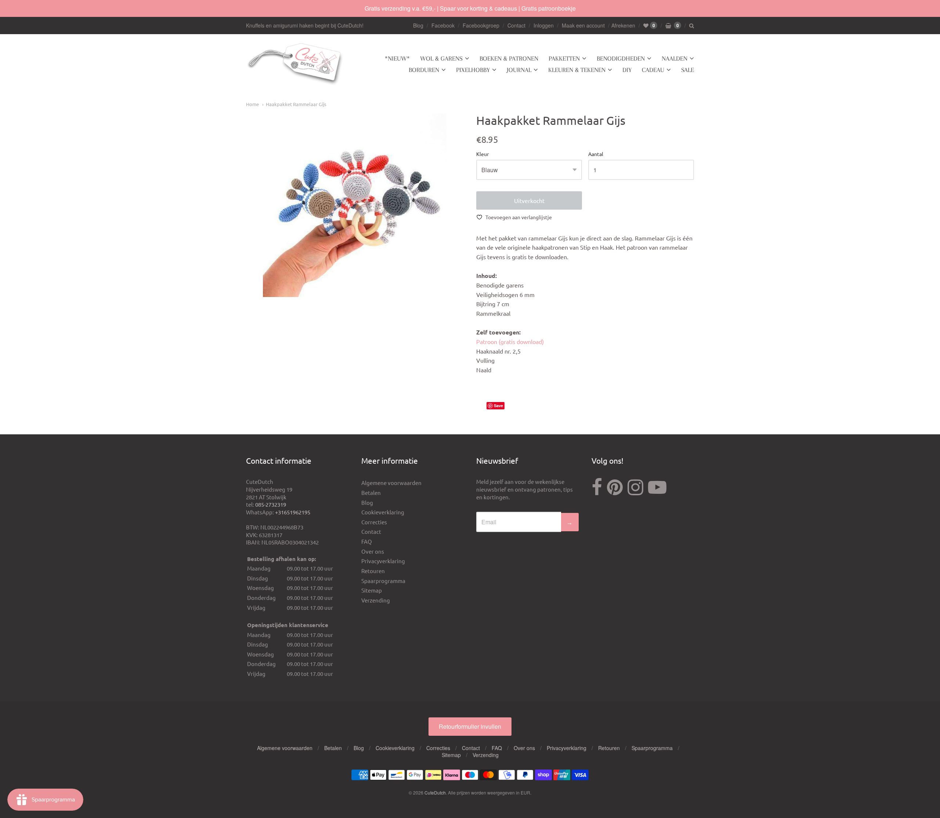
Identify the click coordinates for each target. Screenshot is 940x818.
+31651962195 (292, 511)
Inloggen (544, 25)
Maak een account (583, 25)
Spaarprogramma (383, 580)
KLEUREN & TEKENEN (576, 69)
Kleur (482, 154)
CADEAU (653, 69)
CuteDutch (435, 792)
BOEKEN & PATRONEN (509, 58)
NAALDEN (674, 58)
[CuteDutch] (295, 64)
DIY (627, 69)
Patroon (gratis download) (510, 341)
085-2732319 (270, 504)
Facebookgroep (481, 25)
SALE (687, 69)
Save (498, 405)
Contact (516, 25)
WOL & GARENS (441, 58)
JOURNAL (519, 69)
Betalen (371, 492)
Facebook (443, 25)
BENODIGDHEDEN (621, 58)
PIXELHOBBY (473, 69)
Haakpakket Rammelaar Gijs (296, 104)
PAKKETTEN (564, 58)
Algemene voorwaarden (391, 482)
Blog (418, 25)
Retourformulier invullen (470, 726)
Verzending (375, 600)
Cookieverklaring (382, 511)
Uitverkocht (529, 200)
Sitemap (371, 590)
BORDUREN (424, 69)
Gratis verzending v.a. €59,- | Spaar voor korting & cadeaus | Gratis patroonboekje (470, 8)
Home (252, 104)
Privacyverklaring (383, 560)
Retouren (373, 570)
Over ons (372, 551)
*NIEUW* (397, 58)
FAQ (366, 541)
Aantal (595, 154)
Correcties (374, 521)
